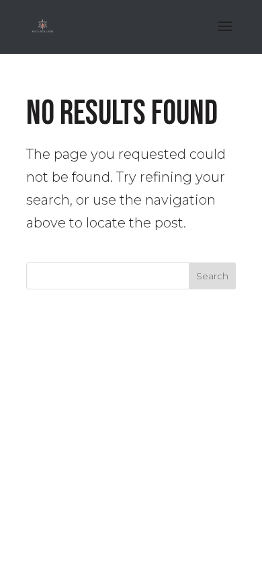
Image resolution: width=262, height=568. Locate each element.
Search (212, 276)
